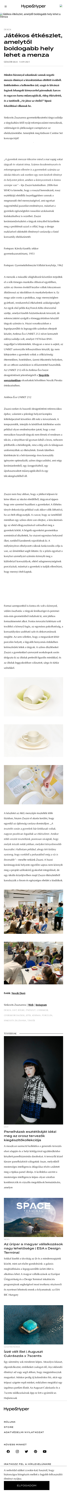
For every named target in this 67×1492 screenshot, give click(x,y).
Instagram (41, 1005)
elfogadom (27, 1485)
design (7, 30)
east (14, 1010)
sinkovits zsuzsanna (15, 1021)
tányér (31, 1021)
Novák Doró (18, 993)
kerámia (36, 1016)
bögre (21, 1010)
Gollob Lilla (11, 62)
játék (28, 1016)
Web (31, 1005)
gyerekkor (42, 1010)
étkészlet (31, 1010)
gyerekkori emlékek (14, 1016)
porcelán (47, 1016)
